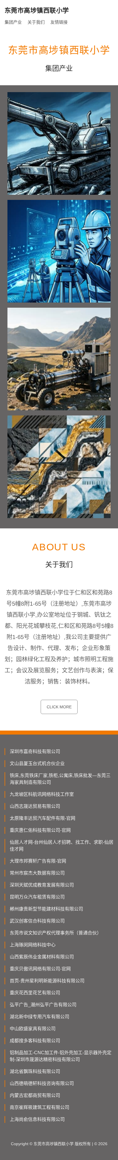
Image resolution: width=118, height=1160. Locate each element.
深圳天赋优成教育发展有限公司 (42, 885)
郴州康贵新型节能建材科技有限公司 (46, 908)
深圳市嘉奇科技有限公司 (35, 751)
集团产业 (13, 22)
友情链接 (59, 22)
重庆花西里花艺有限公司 (35, 992)
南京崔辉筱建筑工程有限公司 (39, 1107)
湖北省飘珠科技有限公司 (35, 1071)
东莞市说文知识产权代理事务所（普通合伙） (55, 932)
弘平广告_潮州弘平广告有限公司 (43, 1004)
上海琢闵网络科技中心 (33, 944)
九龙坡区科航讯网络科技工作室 (42, 794)
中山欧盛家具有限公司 (33, 1028)
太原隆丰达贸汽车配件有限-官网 (42, 818)
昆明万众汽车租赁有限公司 (37, 897)
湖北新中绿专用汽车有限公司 (39, 1016)
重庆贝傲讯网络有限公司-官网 (40, 968)
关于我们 (36, 22)
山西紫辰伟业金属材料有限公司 (42, 956)
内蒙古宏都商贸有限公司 (35, 1095)
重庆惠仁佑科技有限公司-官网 (40, 830)
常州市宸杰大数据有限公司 (37, 873)
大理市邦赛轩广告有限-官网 (38, 861)
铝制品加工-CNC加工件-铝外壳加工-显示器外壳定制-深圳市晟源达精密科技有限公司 (60, 1056)
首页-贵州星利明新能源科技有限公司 (47, 980)
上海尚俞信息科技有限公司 (37, 1119)
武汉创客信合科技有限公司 (37, 920)
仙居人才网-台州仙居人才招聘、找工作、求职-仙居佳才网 (61, 845)
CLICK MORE (59, 707)
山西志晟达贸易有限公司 (35, 806)
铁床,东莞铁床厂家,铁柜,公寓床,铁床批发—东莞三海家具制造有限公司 (60, 779)
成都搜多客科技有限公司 (35, 1040)
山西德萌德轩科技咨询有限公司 (42, 1083)
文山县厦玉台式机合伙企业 (37, 763)
